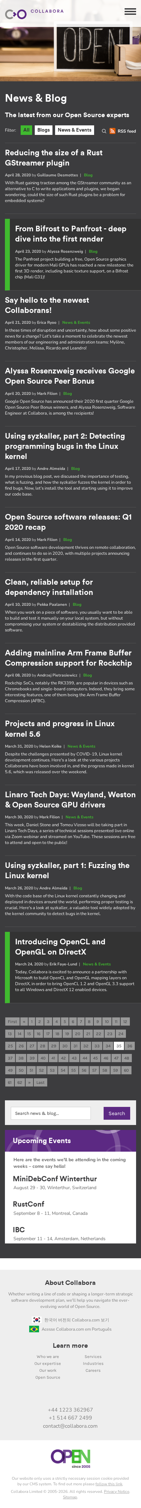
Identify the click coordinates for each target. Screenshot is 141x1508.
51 (31, 1070)
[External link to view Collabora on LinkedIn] (36, 1396)
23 (109, 1033)
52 (41, 1070)
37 (10, 1058)
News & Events (74, 130)
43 (74, 1058)
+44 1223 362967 (70, 1410)
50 (21, 1070)
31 (75, 1045)
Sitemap (70, 1497)
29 (53, 1045)
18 (57, 1033)
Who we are (48, 1356)
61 (9, 1082)
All (26, 130)
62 (19, 1082)
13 (10, 1033)
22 (98, 1033)
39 (32, 1058)
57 (94, 1070)
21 (88, 1033)
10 (107, 1021)
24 (120, 1033)
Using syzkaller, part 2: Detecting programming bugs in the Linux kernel (65, 446)
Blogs (43, 130)
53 (52, 1070)
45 (95, 1058)
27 (32, 1045)
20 (77, 1033)
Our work (47, 1370)
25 (10, 1045)
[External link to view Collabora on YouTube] (50, 1396)
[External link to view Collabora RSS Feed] (105, 1396)
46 (106, 1058)
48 (126, 1058)
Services (93, 1356)
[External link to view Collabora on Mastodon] (64, 1396)
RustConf (28, 1204)
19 (67, 1033)
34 (108, 1045)
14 (19, 1033)
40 (43, 1058)
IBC (19, 1230)
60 (126, 1070)
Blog (88, 175)
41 (53, 1058)
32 (86, 1045)
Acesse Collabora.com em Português (76, 1329)
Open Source (47, 1377)
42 (63, 1058)
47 (116, 1058)
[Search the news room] (105, 131)
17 (48, 1033)
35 (118, 1045)
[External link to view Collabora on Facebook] (91, 1396)
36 (129, 1045)
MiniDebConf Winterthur (55, 1179)
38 (21, 1058)
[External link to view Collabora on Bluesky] (77, 1396)
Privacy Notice (116, 1491)
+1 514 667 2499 (70, 1417)
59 (115, 1070)
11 (116, 1021)
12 (125, 1021)
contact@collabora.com (70, 1426)
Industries (93, 1363)
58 (104, 1070)
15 (29, 1033)
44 (85, 1058)
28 (42, 1045)
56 (84, 1070)
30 (65, 1045)
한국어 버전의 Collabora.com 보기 (76, 1320)
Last (40, 1082)
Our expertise (47, 1363)
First (12, 1021)
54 (63, 1070)
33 (97, 1045)
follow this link (108, 1484)
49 (10, 1070)
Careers (93, 1370)
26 (21, 1045)
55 (73, 1070)
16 (38, 1033)
